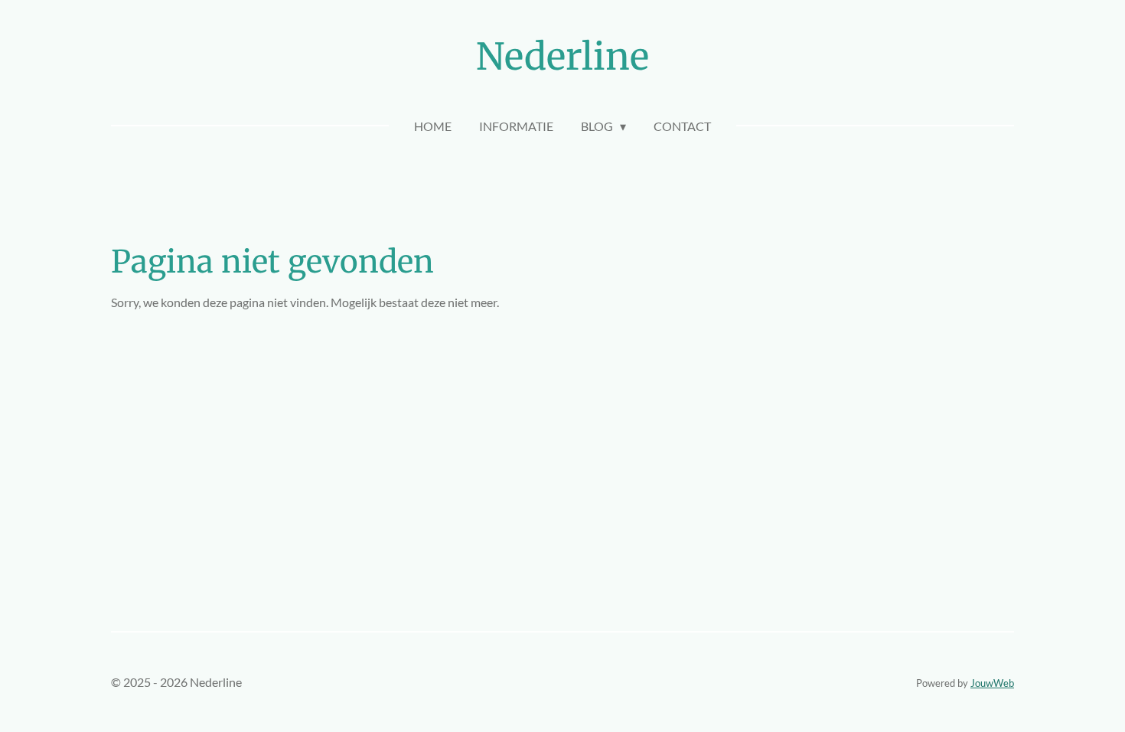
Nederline (562, 57)
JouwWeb (992, 683)
